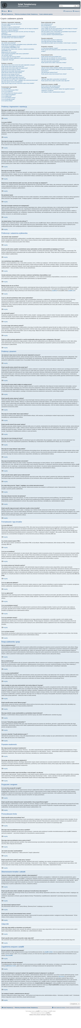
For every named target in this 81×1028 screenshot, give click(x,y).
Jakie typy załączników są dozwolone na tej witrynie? (54, 79)
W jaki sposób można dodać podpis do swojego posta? (14, 68)
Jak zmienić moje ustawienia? (8, 43)
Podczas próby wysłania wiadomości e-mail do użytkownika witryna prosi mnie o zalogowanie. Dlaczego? (20, 59)
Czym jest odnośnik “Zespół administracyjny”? (52, 34)
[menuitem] (10, 11)
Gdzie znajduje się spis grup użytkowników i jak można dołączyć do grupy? (59, 28)
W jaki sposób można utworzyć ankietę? (11, 69)
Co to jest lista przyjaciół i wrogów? (49, 48)
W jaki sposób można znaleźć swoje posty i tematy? (53, 62)
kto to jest (61, 976)
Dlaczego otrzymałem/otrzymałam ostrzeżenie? (12, 77)
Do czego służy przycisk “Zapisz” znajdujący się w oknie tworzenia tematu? (19, 80)
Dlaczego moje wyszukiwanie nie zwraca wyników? (53, 58)
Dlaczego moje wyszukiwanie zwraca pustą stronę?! (53, 59)
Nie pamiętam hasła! (6, 34)
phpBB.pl (54, 290)
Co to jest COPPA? (6, 25)
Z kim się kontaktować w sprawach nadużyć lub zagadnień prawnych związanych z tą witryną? (58, 89)
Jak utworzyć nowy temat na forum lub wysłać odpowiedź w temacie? (18, 65)
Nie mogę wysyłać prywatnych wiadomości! (51, 39)
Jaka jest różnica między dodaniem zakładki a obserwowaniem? (56, 67)
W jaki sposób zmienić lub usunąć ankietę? (11, 72)
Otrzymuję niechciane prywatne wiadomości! (52, 41)
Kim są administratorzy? (47, 24)
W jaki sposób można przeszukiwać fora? (51, 56)
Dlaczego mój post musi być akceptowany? (11, 81)
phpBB (37, 1011)
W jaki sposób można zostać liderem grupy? (52, 30)
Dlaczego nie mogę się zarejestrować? (10, 27)
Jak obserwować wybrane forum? (49, 72)
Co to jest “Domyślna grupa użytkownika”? (51, 33)
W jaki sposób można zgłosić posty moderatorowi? (13, 78)
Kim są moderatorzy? (46, 25)
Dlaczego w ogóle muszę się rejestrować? (11, 24)
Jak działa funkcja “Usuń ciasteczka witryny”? (12, 37)
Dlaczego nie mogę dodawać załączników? (11, 75)
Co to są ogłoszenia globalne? (8, 94)
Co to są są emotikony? (7, 91)
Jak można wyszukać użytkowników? (50, 61)
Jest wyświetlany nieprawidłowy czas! (10, 47)
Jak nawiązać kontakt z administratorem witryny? (53, 92)
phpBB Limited (49, 952)
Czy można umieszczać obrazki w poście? (11, 93)
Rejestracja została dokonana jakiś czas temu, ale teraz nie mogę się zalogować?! (18, 32)
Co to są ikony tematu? (7, 100)
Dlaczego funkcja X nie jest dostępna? (50, 87)
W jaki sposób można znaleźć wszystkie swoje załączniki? (55, 80)
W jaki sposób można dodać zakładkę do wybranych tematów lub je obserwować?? (57, 70)
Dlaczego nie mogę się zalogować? (9, 30)
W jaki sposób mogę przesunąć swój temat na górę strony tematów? (17, 83)
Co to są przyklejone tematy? (8, 97)
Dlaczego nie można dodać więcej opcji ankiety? (13, 71)
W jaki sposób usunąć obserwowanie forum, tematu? (54, 74)
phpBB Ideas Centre (10, 966)
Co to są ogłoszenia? (6, 96)
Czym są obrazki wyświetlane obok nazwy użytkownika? (15, 53)
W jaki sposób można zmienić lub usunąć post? (12, 66)
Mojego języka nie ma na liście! (8, 52)
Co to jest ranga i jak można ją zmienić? (10, 56)
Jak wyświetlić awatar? (7, 55)
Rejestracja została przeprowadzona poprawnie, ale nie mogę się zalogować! (19, 28)
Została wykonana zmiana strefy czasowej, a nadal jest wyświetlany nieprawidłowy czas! (17, 49)
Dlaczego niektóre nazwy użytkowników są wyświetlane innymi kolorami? (58, 31)
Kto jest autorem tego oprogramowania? (50, 86)
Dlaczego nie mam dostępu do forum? (10, 74)
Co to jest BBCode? (6, 88)
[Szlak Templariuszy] (9, 5)
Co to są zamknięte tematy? (8, 99)
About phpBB (9, 955)
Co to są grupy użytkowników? (48, 27)
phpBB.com (71, 290)
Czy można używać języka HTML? (9, 90)
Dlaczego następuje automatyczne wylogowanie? (13, 36)
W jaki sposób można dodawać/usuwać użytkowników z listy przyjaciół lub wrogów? (59, 50)
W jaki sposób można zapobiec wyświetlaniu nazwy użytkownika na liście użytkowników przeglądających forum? (19, 45)
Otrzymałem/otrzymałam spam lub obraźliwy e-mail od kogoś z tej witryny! (59, 43)
